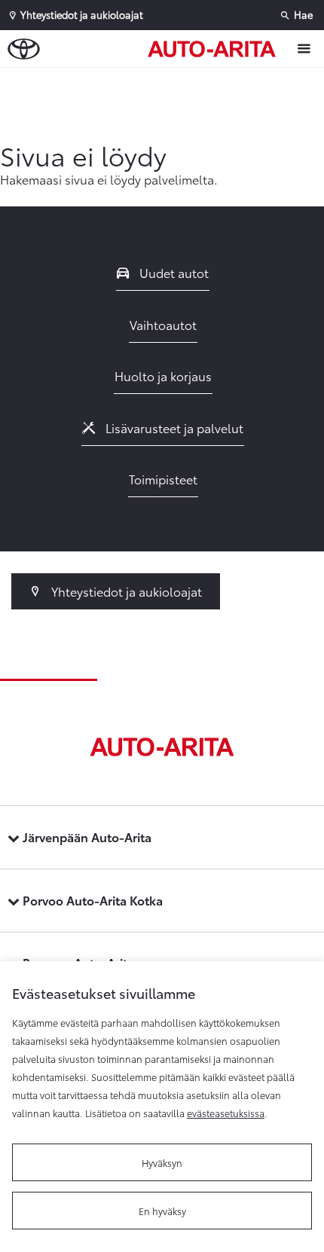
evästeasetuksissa (225, 1112)
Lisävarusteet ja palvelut (172, 427)
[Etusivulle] (215, 49)
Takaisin (165, 82)
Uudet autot (172, 272)
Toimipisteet (163, 478)
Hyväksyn (162, 1162)
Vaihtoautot (163, 324)
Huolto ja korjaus (163, 375)
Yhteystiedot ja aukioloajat (125, 591)
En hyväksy (162, 1210)
